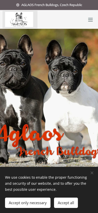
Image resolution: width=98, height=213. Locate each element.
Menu (90, 19)
